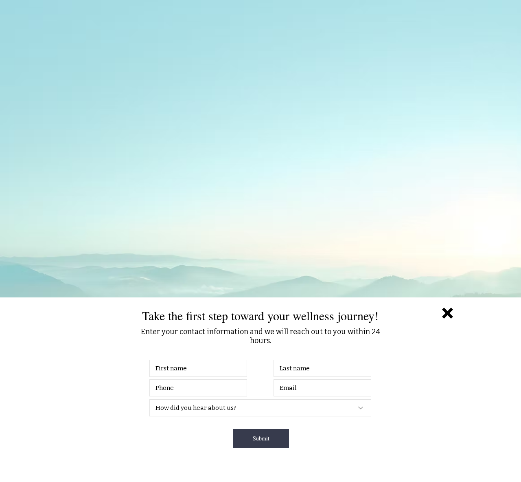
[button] (447, 313)
